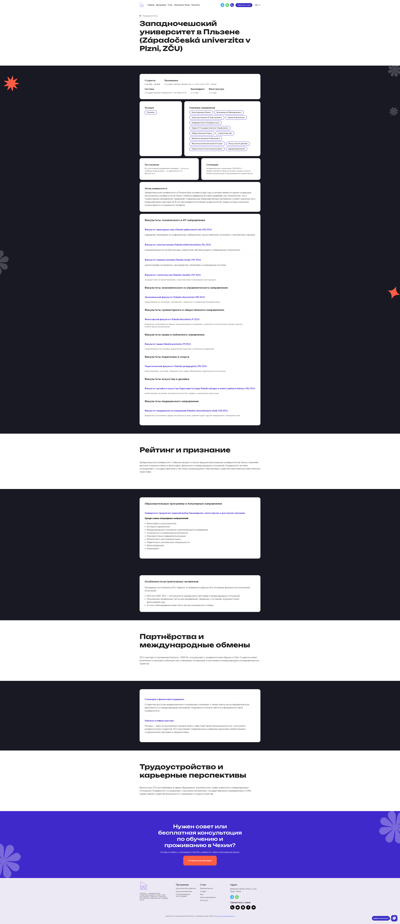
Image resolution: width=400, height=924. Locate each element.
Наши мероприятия (208, 897)
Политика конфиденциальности (225, 916)
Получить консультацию (200, 860)
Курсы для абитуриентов (186, 888)
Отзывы (203, 891)
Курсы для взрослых (184, 891)
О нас (170, 5)
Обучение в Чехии (182, 5)
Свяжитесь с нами (244, 5)
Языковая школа (206, 888)
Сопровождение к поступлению (183, 895)
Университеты (150, 16)
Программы (161, 5)
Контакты (195, 5)
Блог (202, 894)
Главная (150, 5)
